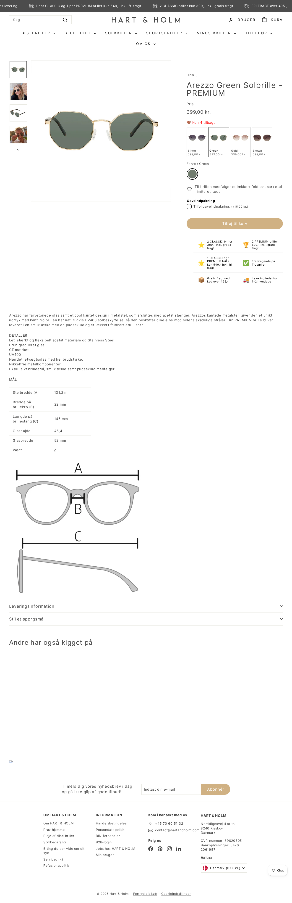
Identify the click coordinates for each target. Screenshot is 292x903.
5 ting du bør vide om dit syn (64, 851)
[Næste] (18, 148)
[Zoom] (101, 131)
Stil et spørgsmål (27, 619)
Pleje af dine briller (58, 836)
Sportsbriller (165, 33)
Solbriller (119, 33)
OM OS (144, 44)
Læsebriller (36, 33)
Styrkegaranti (54, 842)
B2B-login (104, 842)
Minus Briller (215, 33)
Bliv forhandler (108, 836)
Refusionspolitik (56, 865)
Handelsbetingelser (112, 823)
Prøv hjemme (54, 830)
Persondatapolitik (110, 830)
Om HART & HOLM (58, 823)
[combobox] (40, 19)
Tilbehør (257, 33)
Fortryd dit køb (145, 893)
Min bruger (105, 855)
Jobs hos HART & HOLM (115, 848)
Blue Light (79, 33)
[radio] (197, 142)
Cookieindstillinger (176, 893)
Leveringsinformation (32, 606)
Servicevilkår (54, 859)
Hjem (190, 75)
